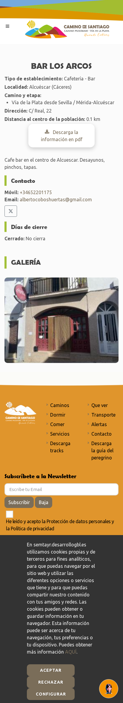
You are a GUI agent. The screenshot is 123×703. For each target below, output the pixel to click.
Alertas (99, 424)
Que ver (99, 405)
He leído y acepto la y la (60, 525)
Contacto (101, 434)
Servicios (60, 434)
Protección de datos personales (79, 521)
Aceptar (50, 670)
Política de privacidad (32, 528)
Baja (43, 502)
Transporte (103, 414)
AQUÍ (70, 651)
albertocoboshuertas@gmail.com (56, 199)
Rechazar (50, 682)
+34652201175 (36, 192)
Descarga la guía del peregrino (102, 450)
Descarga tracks (60, 447)
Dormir (57, 414)
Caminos (59, 405)
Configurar (51, 694)
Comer (57, 424)
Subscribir (19, 502)
